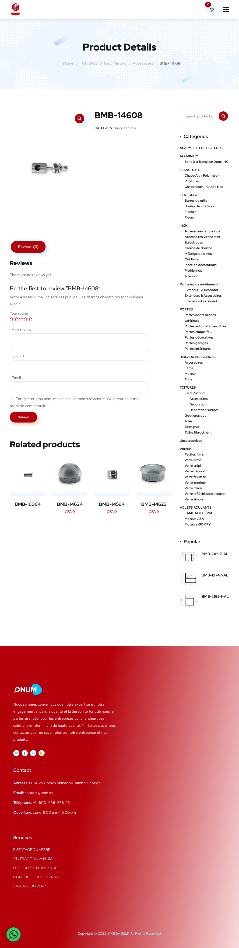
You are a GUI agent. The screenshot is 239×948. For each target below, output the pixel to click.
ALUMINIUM (189, 156)
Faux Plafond (115, 63)
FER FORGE (189, 195)
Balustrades (194, 242)
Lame (189, 368)
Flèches (190, 212)
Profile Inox (193, 270)
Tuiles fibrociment (198, 432)
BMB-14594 (112, 504)
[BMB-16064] (28, 474)
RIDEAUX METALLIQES (198, 357)
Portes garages (196, 343)
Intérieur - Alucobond (201, 301)
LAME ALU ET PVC (199, 513)
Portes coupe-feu (198, 332)
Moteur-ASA (194, 519)
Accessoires (143, 63)
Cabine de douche (198, 248)
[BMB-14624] (70, 474)
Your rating (19, 313)
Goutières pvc (195, 415)
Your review (23, 329)
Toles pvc (192, 427)
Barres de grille (196, 200)
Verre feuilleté (195, 477)
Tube (188, 379)
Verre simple (194, 499)
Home (68, 63)
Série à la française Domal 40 (206, 162)
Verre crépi (193, 465)
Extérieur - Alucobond (201, 290)
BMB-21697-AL (215, 553)
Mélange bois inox (198, 254)
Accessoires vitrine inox (202, 237)
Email (18, 377)
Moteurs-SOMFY (198, 524)
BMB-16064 (28, 504)
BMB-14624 (70, 504)
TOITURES (89, 63)
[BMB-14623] (154, 474)
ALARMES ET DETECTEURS (201, 148)
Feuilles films (194, 454)
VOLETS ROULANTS (195, 507)
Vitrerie (185, 449)
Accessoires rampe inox (202, 231)
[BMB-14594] (112, 474)
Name (18, 356)
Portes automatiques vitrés (205, 326)
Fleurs (189, 217)
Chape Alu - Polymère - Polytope (202, 178)
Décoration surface (204, 410)
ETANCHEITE (190, 170)
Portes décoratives (199, 337)
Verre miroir (193, 488)
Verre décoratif (196, 471)
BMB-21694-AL (215, 596)
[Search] (223, 116)
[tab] (28, 247)
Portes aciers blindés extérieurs (200, 318)
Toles (189, 421)
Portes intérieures (198, 348)
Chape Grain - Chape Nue (204, 187)
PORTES (186, 309)
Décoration (198, 404)
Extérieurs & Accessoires (203, 295)
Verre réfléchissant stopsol (205, 494)
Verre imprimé (195, 482)
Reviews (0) (28, 246)
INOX (184, 225)
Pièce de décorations (201, 265)
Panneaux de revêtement (199, 284)
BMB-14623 (154, 504)
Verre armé (193, 460)
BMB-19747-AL (215, 575)
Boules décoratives (199, 206)
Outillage (191, 259)
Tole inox (191, 276)
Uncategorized (191, 440)
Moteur (190, 374)
